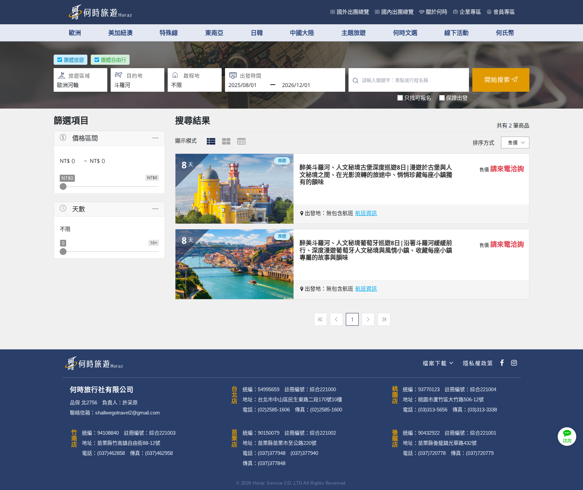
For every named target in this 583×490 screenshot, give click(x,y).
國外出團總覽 (353, 12)
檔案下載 (435, 363)
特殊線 (169, 32)
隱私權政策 (477, 363)
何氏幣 (505, 32)
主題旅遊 (353, 32)
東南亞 (214, 32)
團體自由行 (113, 59)
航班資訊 (366, 213)
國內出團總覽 (397, 12)
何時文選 (405, 32)
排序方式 (483, 142)
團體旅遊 (74, 59)
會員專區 (504, 12)
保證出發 (457, 98)
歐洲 (75, 32)
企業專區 (470, 12)
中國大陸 (302, 32)
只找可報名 (417, 98)
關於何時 (436, 12)
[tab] (211, 141)
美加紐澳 (120, 32)
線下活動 (456, 32)
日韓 (257, 32)
